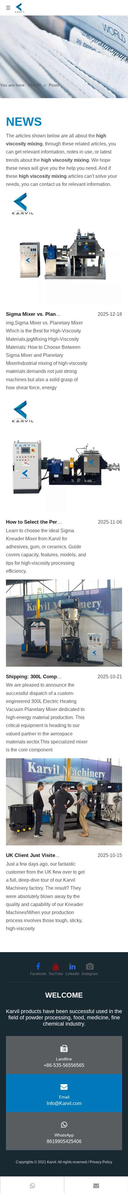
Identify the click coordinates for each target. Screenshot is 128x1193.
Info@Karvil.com (64, 1103)
